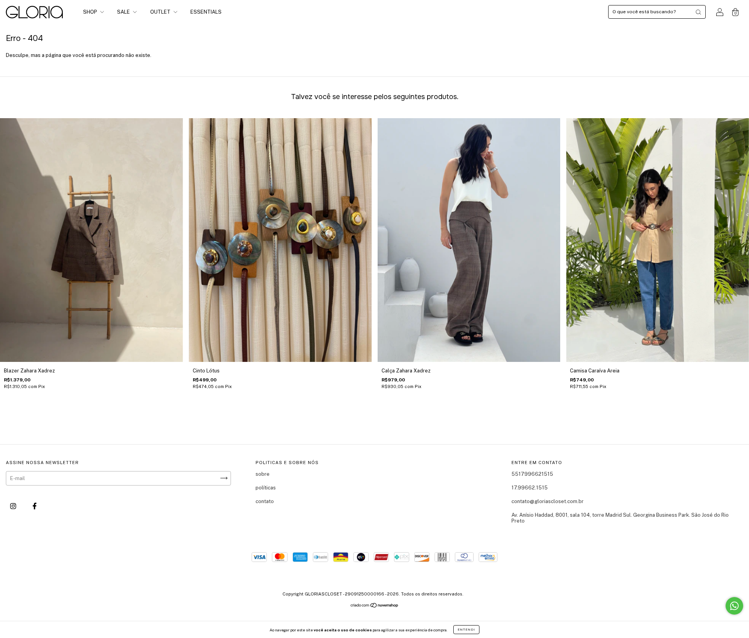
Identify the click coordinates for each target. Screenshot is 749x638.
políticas (266, 488)
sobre (263, 474)
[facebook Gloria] (34, 506)
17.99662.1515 (529, 488)
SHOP (90, 12)
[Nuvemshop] (374, 606)
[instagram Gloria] (13, 506)
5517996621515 (532, 474)
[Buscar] (698, 12)
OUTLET (161, 12)
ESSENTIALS (206, 12)
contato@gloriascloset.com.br (547, 501)
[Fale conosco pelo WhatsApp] (734, 606)
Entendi (466, 629)
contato (265, 501)
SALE (124, 12)
